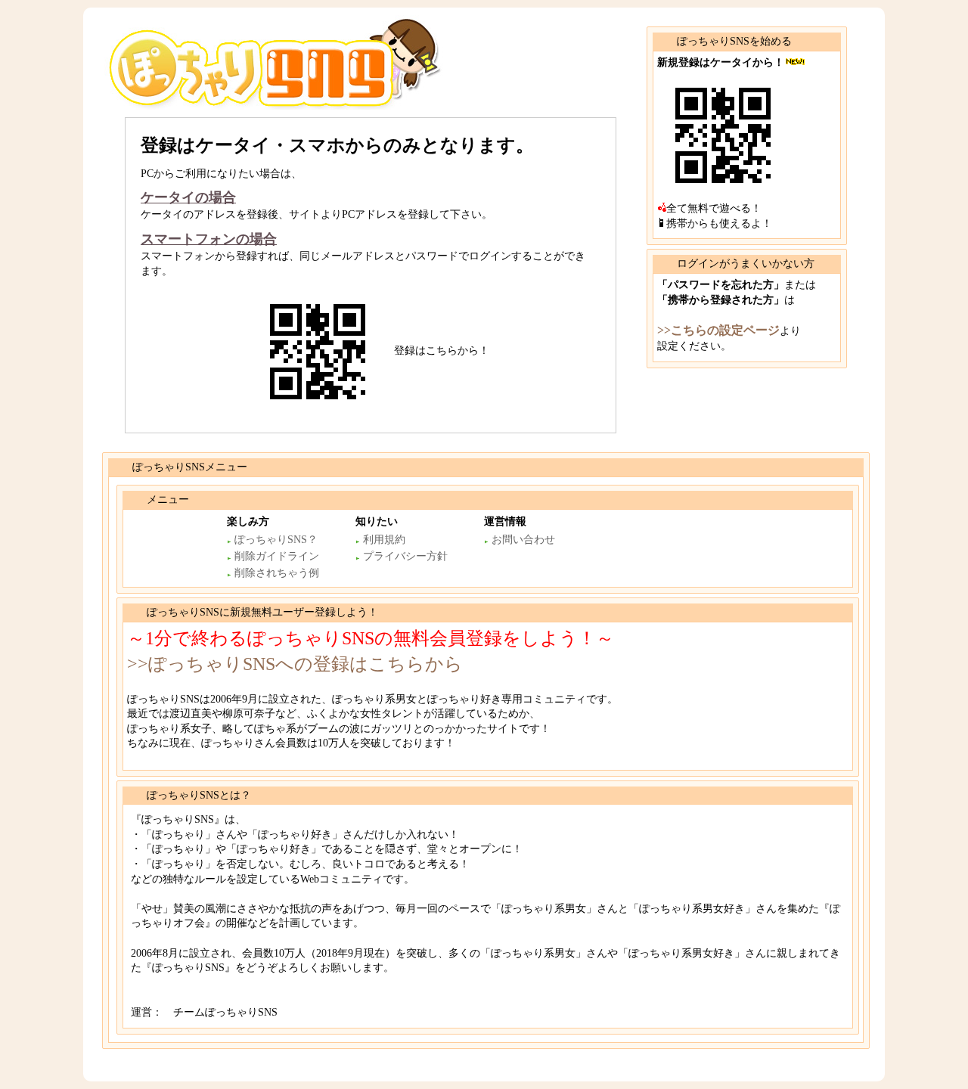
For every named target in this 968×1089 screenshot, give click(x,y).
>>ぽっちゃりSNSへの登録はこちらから (295, 664)
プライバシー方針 (405, 556)
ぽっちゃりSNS (189, 41)
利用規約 (384, 539)
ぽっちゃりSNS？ (276, 539)
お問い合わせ (523, 539)
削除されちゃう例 (276, 573)
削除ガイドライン (276, 556)
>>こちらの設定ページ (718, 330)
